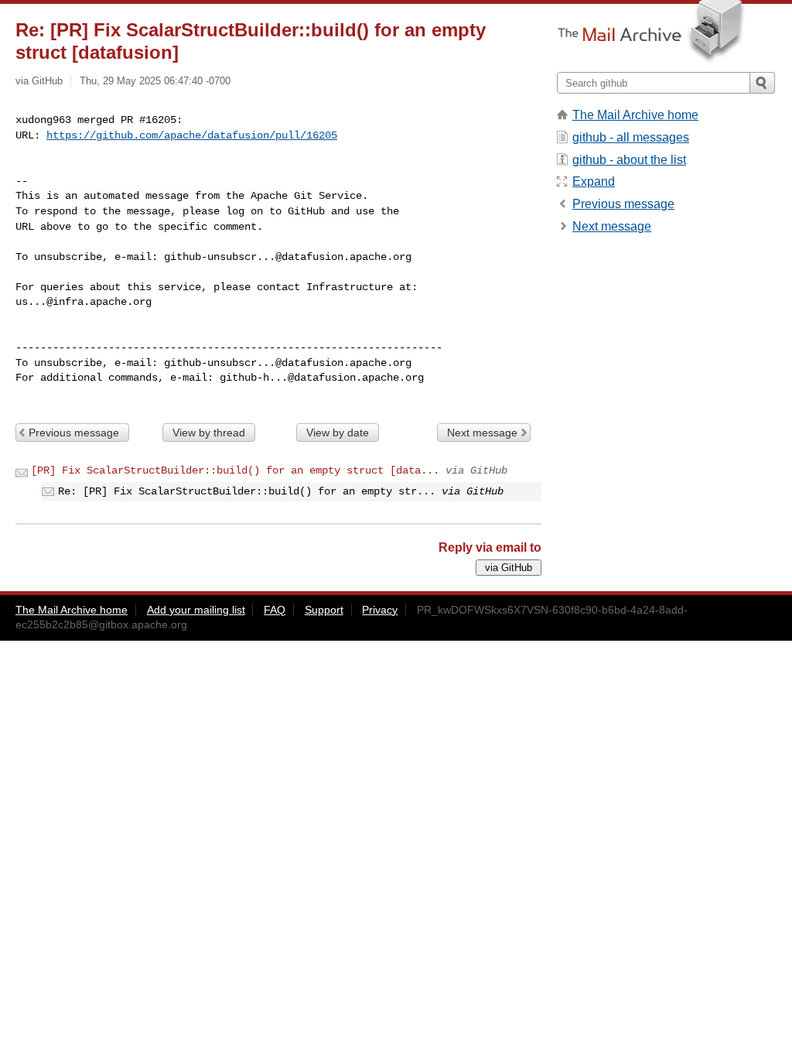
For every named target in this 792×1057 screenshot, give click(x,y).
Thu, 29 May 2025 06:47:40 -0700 (155, 81)
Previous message (74, 432)
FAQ (274, 610)
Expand (593, 181)
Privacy (380, 610)
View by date (337, 432)
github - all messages (630, 137)
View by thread (208, 432)
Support (324, 610)
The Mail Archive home (635, 114)
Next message (482, 432)
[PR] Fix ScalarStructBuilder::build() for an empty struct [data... (235, 470)
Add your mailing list (196, 610)
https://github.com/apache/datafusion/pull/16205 (191, 135)
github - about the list (629, 159)
